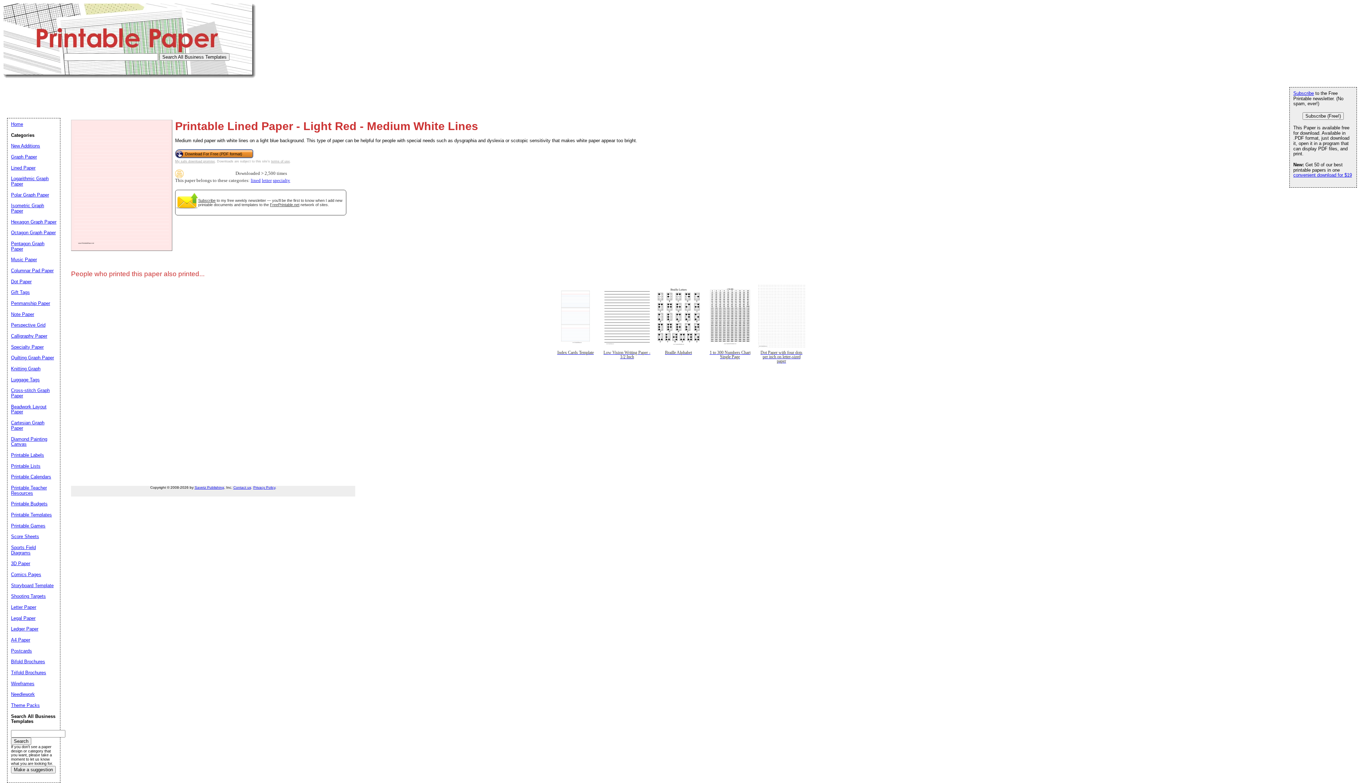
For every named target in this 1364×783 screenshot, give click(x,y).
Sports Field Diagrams (23, 550)
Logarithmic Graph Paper (30, 181)
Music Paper (24, 259)
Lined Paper (23, 168)
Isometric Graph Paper (27, 208)
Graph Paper (24, 157)
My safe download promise (195, 161)
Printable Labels (27, 455)
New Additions (25, 146)
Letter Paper (23, 607)
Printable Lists (25, 466)
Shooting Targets (28, 596)
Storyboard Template (32, 585)
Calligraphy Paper (29, 336)
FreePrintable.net (284, 205)
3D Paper (20, 563)
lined (256, 180)
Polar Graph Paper (30, 195)
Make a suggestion (33, 769)
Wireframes (22, 683)
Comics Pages (26, 574)
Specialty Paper (27, 347)
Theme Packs (25, 705)
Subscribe (207, 200)
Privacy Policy (264, 487)
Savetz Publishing (209, 487)
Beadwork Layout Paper (29, 409)
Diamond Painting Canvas (29, 441)
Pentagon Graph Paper (27, 246)
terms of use (280, 161)
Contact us (242, 487)
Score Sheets (25, 536)
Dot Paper (21, 281)
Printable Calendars (31, 476)
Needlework (23, 694)
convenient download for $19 (1322, 175)
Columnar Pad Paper (32, 270)
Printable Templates (31, 514)
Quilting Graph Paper (32, 357)
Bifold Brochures (28, 661)
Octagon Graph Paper (33, 232)
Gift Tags (20, 292)
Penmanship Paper (30, 303)
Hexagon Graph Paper (33, 222)
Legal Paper (23, 618)
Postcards (21, 651)
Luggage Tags (25, 379)
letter (267, 180)
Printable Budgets (29, 503)
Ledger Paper (24, 629)
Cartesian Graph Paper (27, 425)
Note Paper (22, 314)
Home (17, 124)
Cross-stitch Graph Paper (30, 393)
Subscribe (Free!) (1323, 116)
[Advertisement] (133, 94)
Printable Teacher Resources (29, 490)
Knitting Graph (25, 368)
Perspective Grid (28, 325)
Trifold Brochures (28, 672)
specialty (281, 180)
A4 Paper (20, 640)
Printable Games (28, 526)
